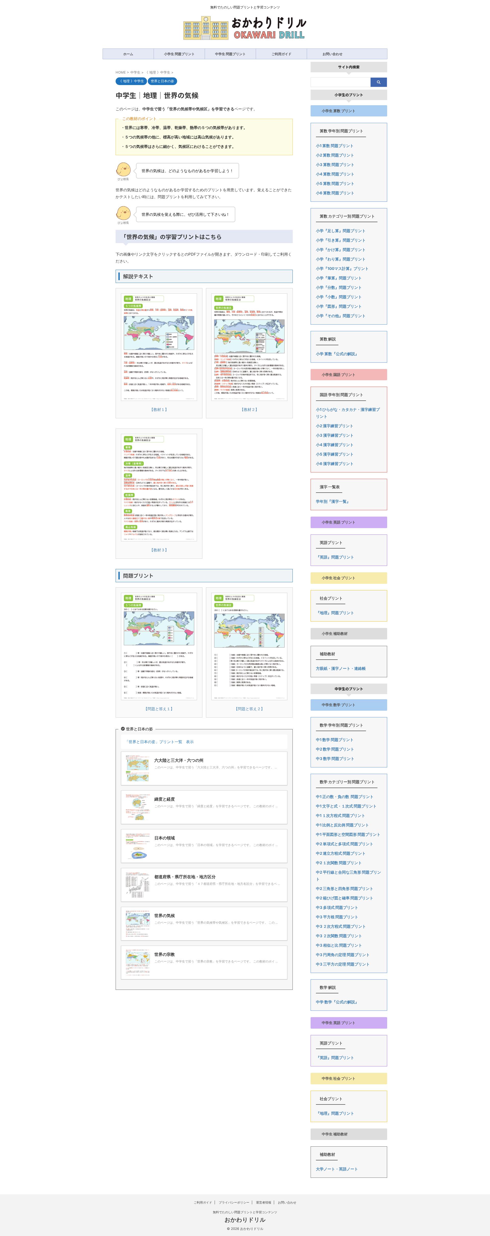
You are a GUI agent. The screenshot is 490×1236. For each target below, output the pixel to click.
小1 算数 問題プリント (335, 145)
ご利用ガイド (281, 54)
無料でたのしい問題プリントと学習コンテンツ (245, 1212)
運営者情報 (263, 1202)
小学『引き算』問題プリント (341, 240)
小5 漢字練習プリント (335, 454)
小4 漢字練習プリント (335, 444)
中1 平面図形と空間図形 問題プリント (348, 834)
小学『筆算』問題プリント (339, 278)
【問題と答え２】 (249, 708)
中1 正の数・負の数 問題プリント (345, 796)
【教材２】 (249, 409)
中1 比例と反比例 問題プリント (342, 825)
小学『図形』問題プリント (339, 306)
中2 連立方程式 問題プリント (341, 853)
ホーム (128, 54)
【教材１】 (159, 409)
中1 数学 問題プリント (335, 739)
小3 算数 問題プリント (335, 164)
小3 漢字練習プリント (335, 435)
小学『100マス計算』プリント (342, 268)
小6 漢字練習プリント (335, 463)
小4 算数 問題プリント (335, 174)
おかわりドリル (245, 1219)
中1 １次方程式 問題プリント (340, 815)
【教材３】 (159, 550)
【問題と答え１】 (159, 708)
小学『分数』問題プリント (339, 287)
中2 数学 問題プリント (335, 749)
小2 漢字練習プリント (334, 425)
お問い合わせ (332, 54)
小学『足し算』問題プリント (341, 230)
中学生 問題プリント (230, 54)
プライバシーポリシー (234, 1202)
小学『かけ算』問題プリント (341, 249)
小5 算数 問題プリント (335, 183)
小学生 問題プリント (179, 54)
